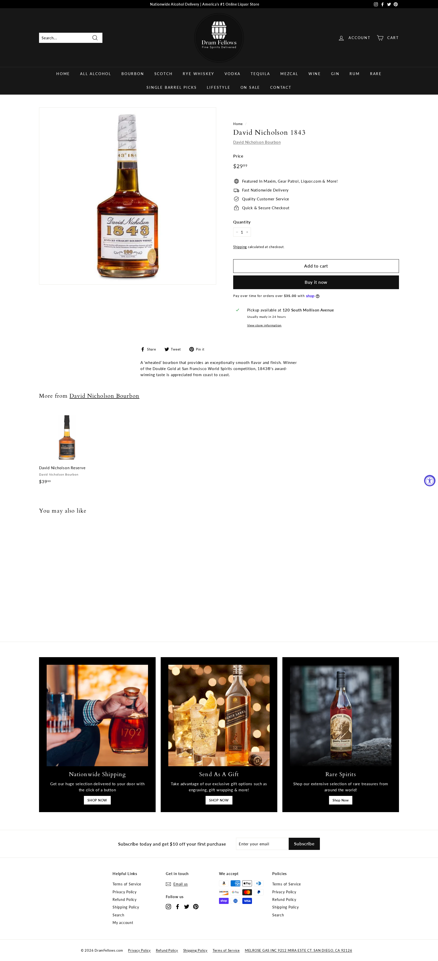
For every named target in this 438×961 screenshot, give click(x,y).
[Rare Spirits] (340, 715)
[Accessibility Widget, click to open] (429, 480)
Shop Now (341, 800)
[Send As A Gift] (219, 715)
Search (118, 915)
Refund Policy (125, 899)
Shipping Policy (126, 907)
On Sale (250, 87)
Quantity (242, 221)
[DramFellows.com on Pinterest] (195, 906)
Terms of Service (127, 884)
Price (238, 155)
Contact (280, 87)
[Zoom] (127, 196)
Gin (335, 74)
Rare (376, 74)
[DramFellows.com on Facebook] (177, 906)
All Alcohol (95, 74)
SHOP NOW (97, 800)
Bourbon (132, 74)
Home (63, 74)
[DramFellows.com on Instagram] (168, 906)
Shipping (240, 247)
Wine (314, 74)
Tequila (260, 74)
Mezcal (289, 74)
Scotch (163, 74)
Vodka (233, 74)
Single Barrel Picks (172, 87)
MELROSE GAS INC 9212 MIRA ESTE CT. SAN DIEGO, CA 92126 (298, 950)
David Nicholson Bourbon (257, 142)
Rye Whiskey (198, 74)
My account (123, 922)
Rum (355, 74)
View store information (264, 325)
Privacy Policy (125, 892)
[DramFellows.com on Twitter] (186, 906)
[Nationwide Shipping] (97, 715)
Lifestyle (218, 87)
